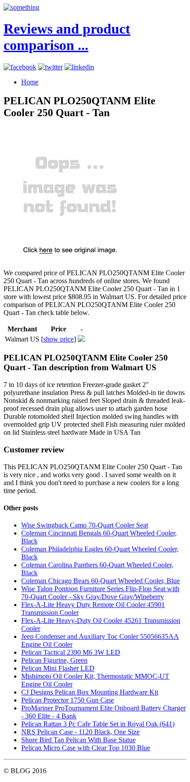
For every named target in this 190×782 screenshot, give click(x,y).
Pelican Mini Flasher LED (58, 668)
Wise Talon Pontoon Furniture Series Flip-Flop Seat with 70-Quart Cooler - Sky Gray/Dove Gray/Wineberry (100, 592)
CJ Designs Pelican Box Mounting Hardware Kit (89, 692)
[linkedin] (79, 67)
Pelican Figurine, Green (54, 660)
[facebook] (20, 67)
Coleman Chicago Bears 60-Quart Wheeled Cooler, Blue (100, 581)
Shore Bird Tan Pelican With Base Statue (78, 740)
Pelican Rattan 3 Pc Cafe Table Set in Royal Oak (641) (98, 724)
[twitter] (50, 67)
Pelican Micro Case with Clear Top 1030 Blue (85, 748)
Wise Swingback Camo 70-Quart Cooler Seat (84, 525)
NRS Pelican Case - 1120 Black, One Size (80, 732)
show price (58, 339)
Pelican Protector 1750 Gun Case (67, 700)
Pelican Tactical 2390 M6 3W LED (70, 652)
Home (29, 82)
